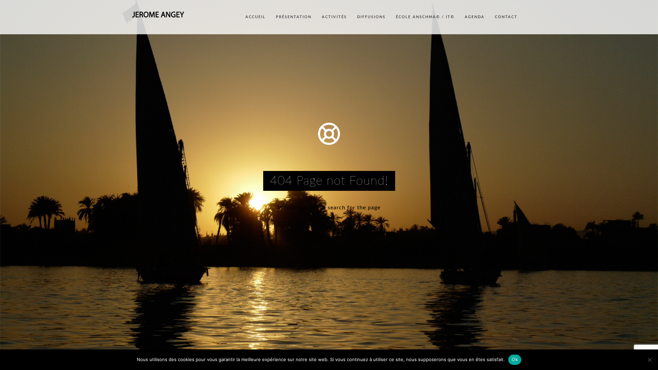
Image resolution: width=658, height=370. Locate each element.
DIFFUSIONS (371, 17)
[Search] (363, 228)
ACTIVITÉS (334, 17)
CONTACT (506, 17)
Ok (515, 359)
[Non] (649, 359)
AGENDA (475, 17)
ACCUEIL (255, 17)
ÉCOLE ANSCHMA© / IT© (425, 17)
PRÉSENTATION (294, 17)
